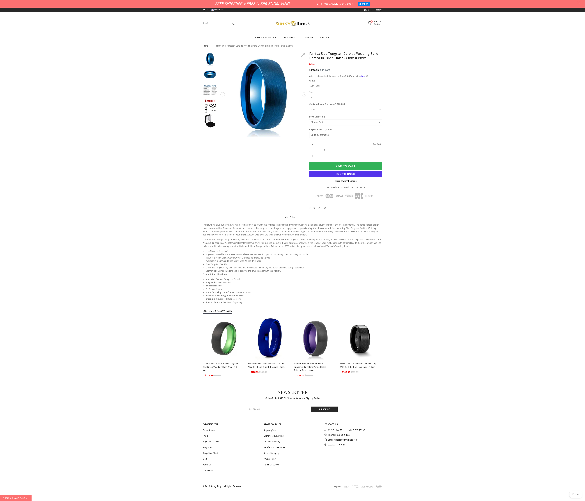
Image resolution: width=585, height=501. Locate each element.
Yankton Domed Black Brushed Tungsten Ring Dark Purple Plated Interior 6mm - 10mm (310, 366)
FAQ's (205, 436)
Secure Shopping (271, 453)
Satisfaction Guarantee (274, 447)
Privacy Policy (270, 459)
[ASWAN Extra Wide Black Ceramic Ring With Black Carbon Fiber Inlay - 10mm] (361, 338)
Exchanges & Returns (274, 436)
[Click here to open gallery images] (303, 55)
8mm (318, 86)
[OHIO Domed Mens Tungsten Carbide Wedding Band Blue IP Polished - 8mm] (269, 338)
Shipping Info (270, 430)
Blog (205, 459)
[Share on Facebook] (309, 208)
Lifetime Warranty (272, 441)
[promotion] (578, 3)
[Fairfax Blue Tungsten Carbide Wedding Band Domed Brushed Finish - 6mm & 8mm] (210, 59)
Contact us (208, 470)
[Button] (242, 364)
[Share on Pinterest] (325, 208)
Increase (312, 156)
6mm (312, 86)
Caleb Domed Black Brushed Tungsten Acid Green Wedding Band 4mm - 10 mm (220, 366)
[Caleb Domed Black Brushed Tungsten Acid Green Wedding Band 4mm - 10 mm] (224, 338)
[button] (312, 144)
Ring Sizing (208, 447)
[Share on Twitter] (315, 208)
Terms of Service (271, 464)
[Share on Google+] (320, 208)
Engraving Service (211, 441)
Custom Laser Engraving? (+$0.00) (327, 104)
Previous (222, 94)
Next (303, 94)
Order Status (208, 430)
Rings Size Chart (210, 453)
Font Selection (317, 117)
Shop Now (363, 4)
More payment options (345, 181)
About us (207, 464)
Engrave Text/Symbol (320, 129)
